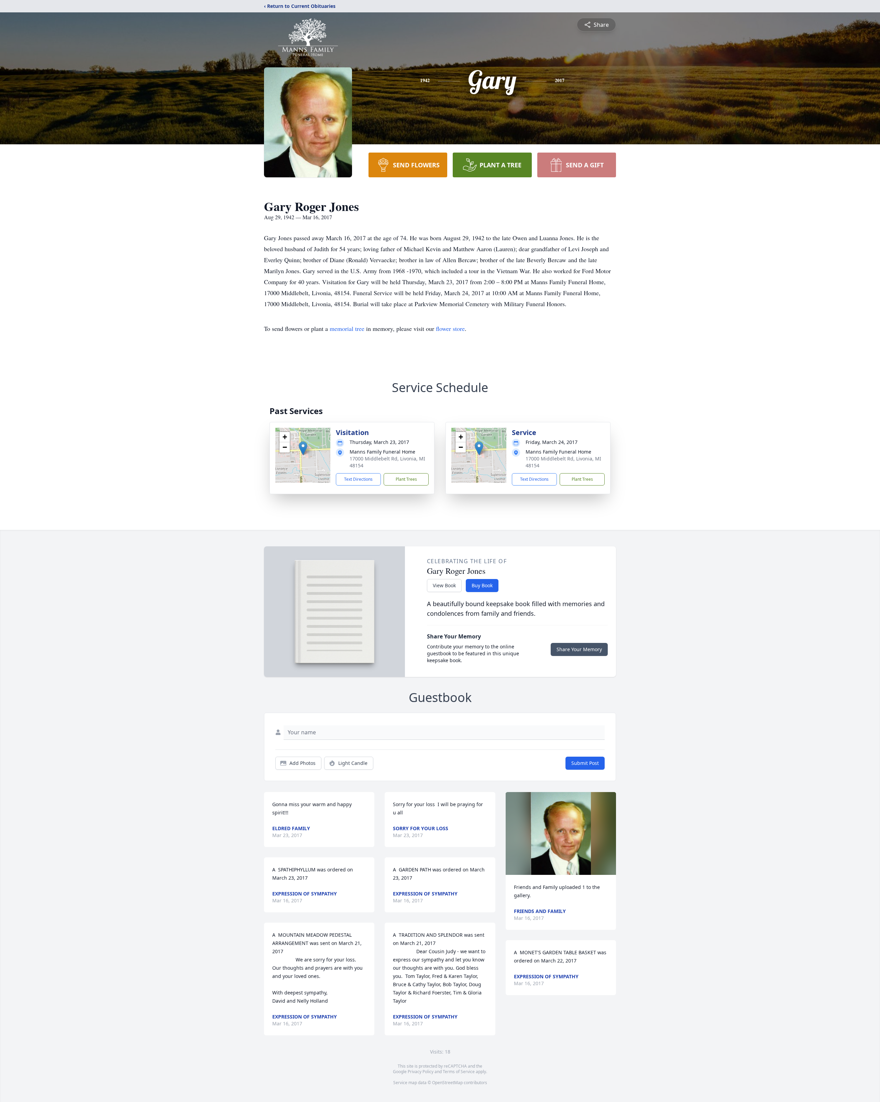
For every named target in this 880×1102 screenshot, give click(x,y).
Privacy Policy (420, 1072)
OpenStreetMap (447, 1083)
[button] (303, 448)
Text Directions (358, 479)
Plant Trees (406, 479)
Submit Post (585, 763)
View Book (444, 585)
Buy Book (482, 585)
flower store (450, 328)
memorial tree (347, 328)
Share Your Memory (579, 649)
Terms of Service (459, 1072)
